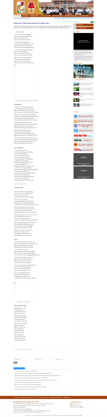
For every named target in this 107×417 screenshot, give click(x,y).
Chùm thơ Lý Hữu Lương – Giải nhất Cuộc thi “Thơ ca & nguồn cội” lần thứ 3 (36, 380)
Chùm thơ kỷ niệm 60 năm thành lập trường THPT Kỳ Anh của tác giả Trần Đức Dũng (37, 375)
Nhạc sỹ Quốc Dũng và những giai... (83, 52)
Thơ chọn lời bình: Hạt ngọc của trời (26, 371)
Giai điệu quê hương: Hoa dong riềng (83, 56)
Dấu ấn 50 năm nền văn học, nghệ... (83, 50)
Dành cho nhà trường (55, 397)
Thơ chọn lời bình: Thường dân (25, 389)
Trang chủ (17, 397)
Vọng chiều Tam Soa (80, 54)
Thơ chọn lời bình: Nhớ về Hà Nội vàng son (28, 382)
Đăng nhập (67, 397)
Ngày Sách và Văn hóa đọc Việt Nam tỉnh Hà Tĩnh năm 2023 (87, 94)
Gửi (15, 362)
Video (77, 31)
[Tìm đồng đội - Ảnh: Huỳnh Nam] (84, 72)
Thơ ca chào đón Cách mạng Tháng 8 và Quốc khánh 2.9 (31, 377)
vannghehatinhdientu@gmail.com (24, 409)
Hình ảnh (79, 63)
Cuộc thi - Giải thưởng (41, 397)
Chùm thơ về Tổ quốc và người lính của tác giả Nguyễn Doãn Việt (33, 373)
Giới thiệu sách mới (27, 397)
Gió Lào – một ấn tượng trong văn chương (28, 384)
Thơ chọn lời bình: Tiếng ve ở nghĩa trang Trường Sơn (30, 387)
